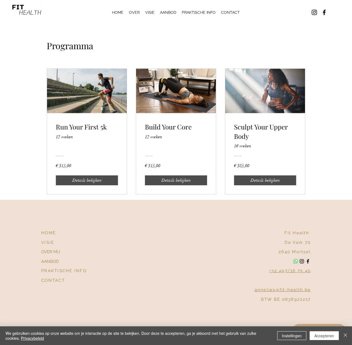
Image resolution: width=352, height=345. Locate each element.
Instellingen (292, 335)
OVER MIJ (50, 251)
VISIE (47, 242)
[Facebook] (324, 12)
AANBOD (50, 261)
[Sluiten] (345, 336)
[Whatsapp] (296, 261)
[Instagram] (314, 12)
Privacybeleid (32, 338)
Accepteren (324, 335)
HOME (48, 232)
